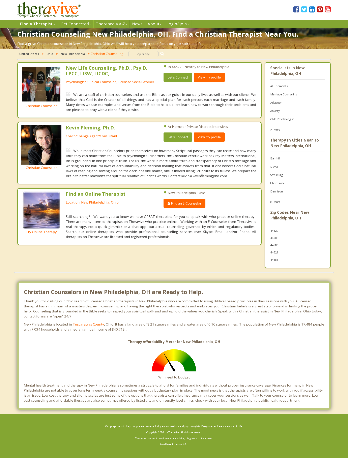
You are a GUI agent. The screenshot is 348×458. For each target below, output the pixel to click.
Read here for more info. (174, 444)
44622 (274, 231)
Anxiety (275, 111)
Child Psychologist (282, 119)
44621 (274, 252)
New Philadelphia (73, 54)
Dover (274, 167)
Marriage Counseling (283, 94)
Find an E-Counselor (185, 203)
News (137, 24)
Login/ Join (177, 24)
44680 (274, 245)
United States (29, 54)
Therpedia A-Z (110, 24)
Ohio (50, 54)
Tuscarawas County (88, 324)
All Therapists (279, 86)
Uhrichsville (277, 183)
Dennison (276, 191)
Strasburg (276, 175)
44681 (274, 260)
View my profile (209, 77)
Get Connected (75, 24)
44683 (274, 238)
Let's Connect (178, 77)
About (154, 24)
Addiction (276, 102)
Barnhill (275, 158)
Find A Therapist (37, 24)
